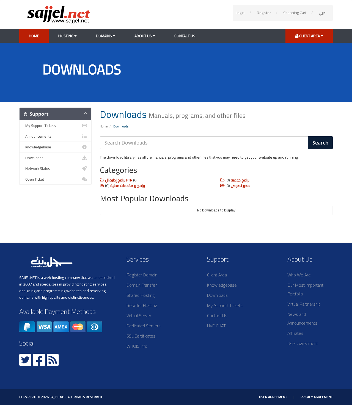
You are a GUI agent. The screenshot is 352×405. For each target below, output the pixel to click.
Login (240, 12)
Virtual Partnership (304, 304)
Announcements (37, 136)
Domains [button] (104, 35)
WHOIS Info (137, 346)
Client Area (217, 275)
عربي (322, 13)
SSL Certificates (141, 336)
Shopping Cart (294, 12)
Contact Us (184, 35)
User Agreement (302, 343)
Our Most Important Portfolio (305, 289)
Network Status (37, 168)
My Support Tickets (40, 125)
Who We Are (299, 275)
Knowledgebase (37, 147)
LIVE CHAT (216, 326)
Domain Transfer (142, 285)
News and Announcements (302, 318)
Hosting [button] (66, 35)
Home (34, 35)
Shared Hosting (141, 295)
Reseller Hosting (142, 305)
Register (264, 12)
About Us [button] (143, 35)
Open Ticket (34, 179)
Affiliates (295, 333)
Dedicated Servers (144, 326)
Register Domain (142, 275)
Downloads (33, 157)
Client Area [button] (309, 35)
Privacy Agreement (317, 397)
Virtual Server (139, 315)
